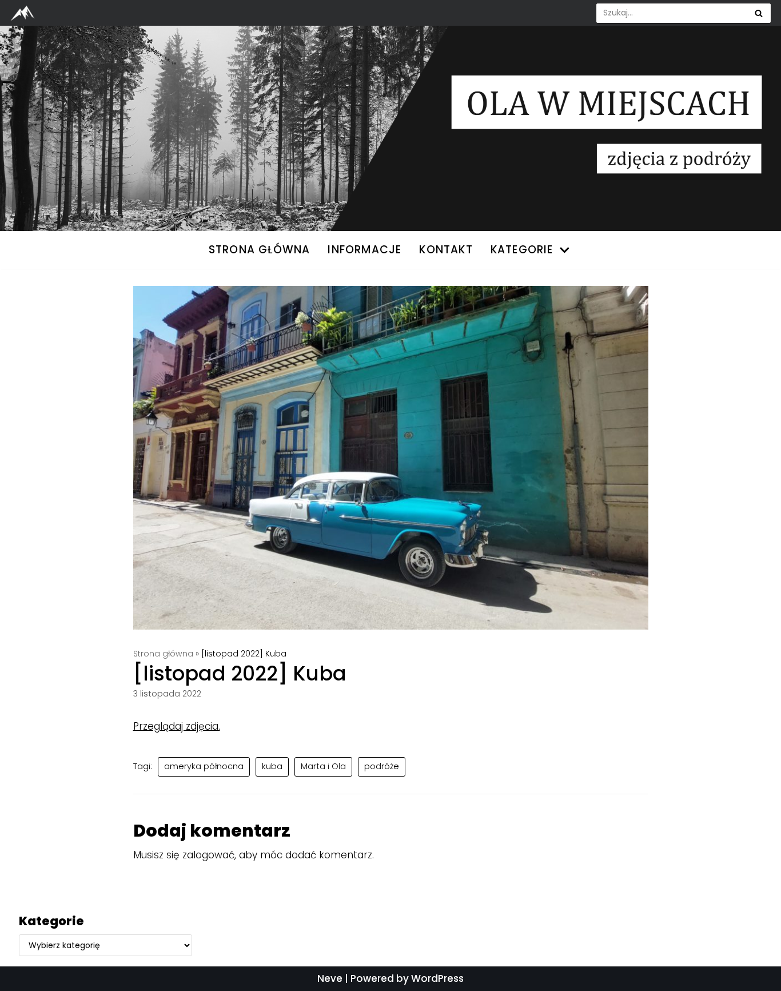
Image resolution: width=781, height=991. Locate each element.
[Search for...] (684, 13)
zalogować (208, 855)
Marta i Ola (323, 766)
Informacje (364, 249)
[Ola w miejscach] (26, 13)
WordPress (437, 978)
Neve (329, 978)
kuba (272, 766)
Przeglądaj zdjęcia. (176, 726)
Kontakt (445, 249)
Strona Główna (259, 249)
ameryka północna (204, 766)
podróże (381, 766)
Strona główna (163, 653)
